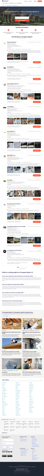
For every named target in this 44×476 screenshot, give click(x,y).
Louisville (17, 382)
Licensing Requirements (35, 446)
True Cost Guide (34, 439)
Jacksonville (4, 405)
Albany (17, 399)
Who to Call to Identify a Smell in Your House (31, 372)
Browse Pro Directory (23, 439)
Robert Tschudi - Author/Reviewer (28, 330)
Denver (3, 399)
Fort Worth (31, 398)
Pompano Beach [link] (9, 5)
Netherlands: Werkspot (28, 466)
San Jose (3, 398)
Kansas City (18, 395)
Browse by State (12, 419)
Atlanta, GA (6, 421)
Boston (17, 387)
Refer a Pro (33, 442)
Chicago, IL (18, 421)
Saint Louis (17, 396)
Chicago (3, 413)
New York (17, 401)
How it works (34, 449)
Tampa (3, 410)
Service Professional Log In (24, 449)
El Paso (30, 396)
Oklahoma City (18, 415)
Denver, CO (31, 421)
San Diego (4, 395)
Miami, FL (12, 423)
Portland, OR (12, 426)
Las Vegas (17, 398)
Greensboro (18, 405)
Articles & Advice (19, 3)
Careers (33, 452)
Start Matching (22, 20)
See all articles (5, 315)
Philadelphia (31, 385)
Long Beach (4, 388)
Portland (30, 382)
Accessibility (26, 469)
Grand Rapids (18, 390)
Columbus (17, 413)
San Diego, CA (31, 426)
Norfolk (30, 404)
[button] (10, 56)
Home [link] (3, 5)
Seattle (30, 408)
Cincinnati (17, 410)
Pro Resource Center (23, 452)
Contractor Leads (23, 453)
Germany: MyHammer (17, 466)
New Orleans (18, 384)
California (19, 469)
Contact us (33, 456)
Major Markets (5, 380)
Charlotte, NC (12, 421)
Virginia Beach (31, 407)
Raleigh (17, 407)
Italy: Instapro (22, 466)
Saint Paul (17, 393)
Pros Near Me (34, 443)
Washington (4, 402)
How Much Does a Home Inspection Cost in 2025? (31, 333)
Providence (31, 388)
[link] (22, 44)
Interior (3, 3)
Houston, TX (37, 421)
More (15, 3)
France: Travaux (11, 466)
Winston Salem (18, 408)
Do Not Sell (22, 469)
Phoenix (3, 384)
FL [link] (5, 5)
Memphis (30, 390)
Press (33, 453)
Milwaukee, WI (18, 423)
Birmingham (4, 382)
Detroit (17, 388)
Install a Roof (4, 372)
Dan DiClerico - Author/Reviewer (7, 370)
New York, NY (37, 423)
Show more (39, 52)
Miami (3, 407)
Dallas (30, 395)
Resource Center (34, 440)
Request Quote (36, 62)
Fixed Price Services (23, 440)
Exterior (6, 3)
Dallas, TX (24, 421)
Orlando (3, 408)
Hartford (3, 401)
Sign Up (39, 1)
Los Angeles (4, 390)
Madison (30, 410)
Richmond (31, 405)
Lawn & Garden (11, 3)
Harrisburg (31, 384)
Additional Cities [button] (4, 432)
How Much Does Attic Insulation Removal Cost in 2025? (11, 333)
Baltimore (17, 385)
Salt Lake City (31, 402)
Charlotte (17, 404)
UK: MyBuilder (33, 466)
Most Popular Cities (4, 419)
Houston (30, 399)
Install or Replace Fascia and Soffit (29, 351)
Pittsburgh (31, 387)
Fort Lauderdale (5, 404)
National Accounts (23, 455)
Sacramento (4, 393)
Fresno (3, 387)
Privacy (17, 469)
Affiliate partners (34, 459)
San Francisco (4, 396)
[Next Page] (27, 267)
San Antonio (31, 401)
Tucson (3, 385)
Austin (30, 393)
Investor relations (34, 455)
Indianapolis (4, 415)
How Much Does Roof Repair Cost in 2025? (10, 351)
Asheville (17, 402)
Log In (35, 1)
